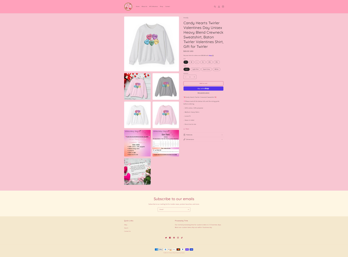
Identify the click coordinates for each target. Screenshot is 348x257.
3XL (217, 62)
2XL (209, 62)
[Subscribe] (188, 209)
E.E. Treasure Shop (171, 252)
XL (203, 62)
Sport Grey (206, 69)
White (216, 69)
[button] (215, 7)
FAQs (125, 225)
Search (126, 228)
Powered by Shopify (180, 252)
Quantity (186, 73)
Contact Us (127, 231)
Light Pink (195, 69)
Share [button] (187, 129)
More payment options (203, 92)
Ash (186, 69)
